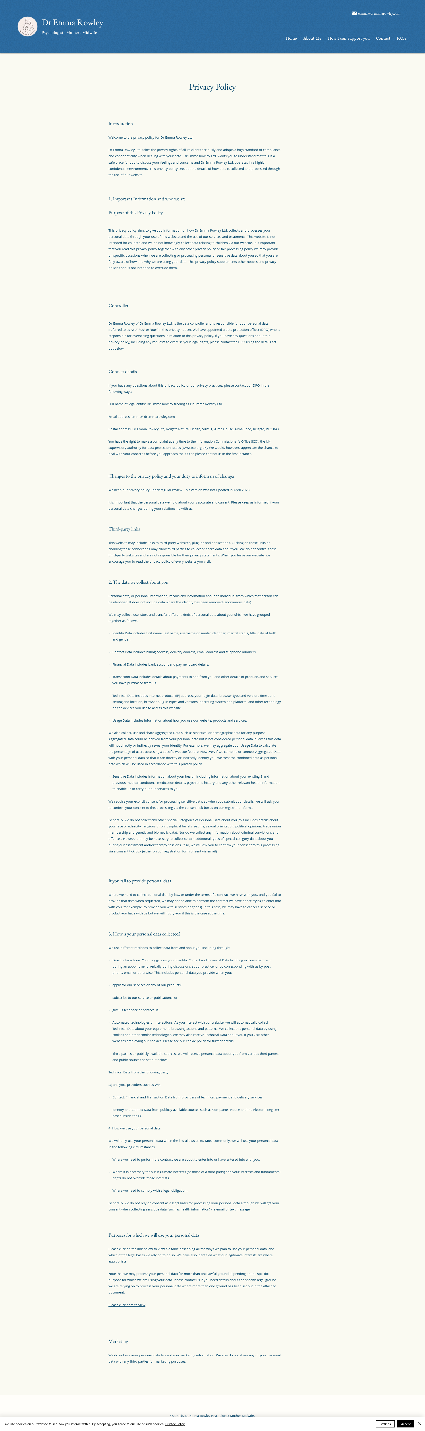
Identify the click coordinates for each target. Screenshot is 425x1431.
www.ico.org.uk (194, 447)
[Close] (419, 1423)
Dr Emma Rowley (72, 22)
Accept (406, 1424)
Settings (385, 1424)
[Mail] (354, 13)
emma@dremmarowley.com (153, 416)
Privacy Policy (175, 1424)
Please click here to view (126, 1305)
